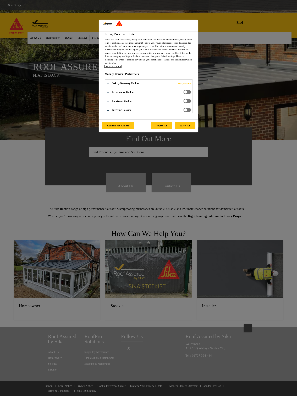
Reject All (162, 125)
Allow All (185, 125)
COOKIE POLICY (113, 66)
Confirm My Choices (118, 125)
